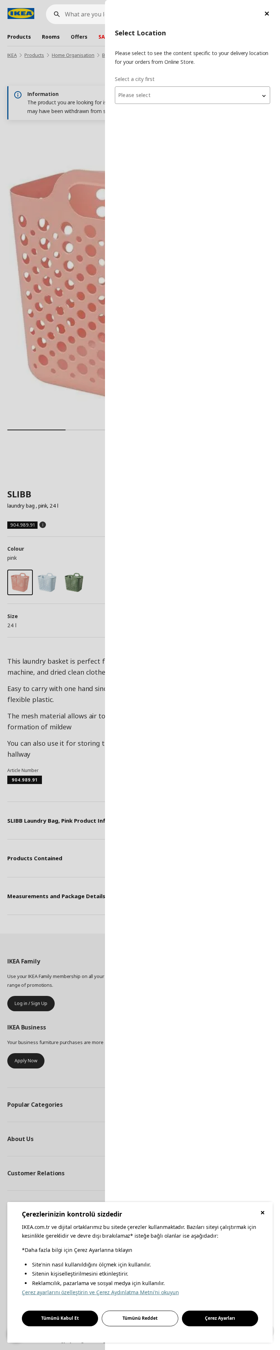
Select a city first (135, 78)
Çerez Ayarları (220, 1318)
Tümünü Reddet (140, 1318)
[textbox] (192, 95)
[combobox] (192, 95)
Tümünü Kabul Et (60, 1318)
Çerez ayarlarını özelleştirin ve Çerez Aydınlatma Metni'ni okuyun (100, 1292)
